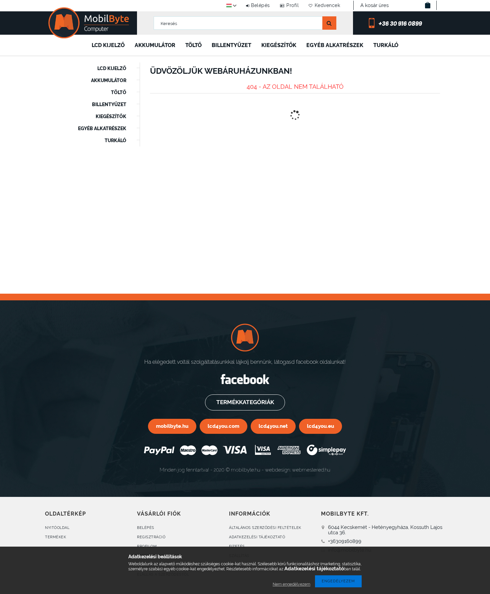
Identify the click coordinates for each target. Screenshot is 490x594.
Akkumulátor (155, 45)
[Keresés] (329, 23)
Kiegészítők (278, 45)
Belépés (260, 5)
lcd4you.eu (320, 426)
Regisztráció (151, 537)
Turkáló (385, 45)
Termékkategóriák (245, 402)
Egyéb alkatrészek (334, 45)
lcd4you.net (273, 426)
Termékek (55, 537)
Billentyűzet (231, 45)
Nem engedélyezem (291, 584)
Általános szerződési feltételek (265, 528)
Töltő (193, 45)
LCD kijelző (108, 45)
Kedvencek (327, 5)
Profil (292, 5)
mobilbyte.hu (172, 426)
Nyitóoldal (57, 528)
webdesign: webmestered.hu (297, 470)
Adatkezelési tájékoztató (257, 537)
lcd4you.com (223, 426)
